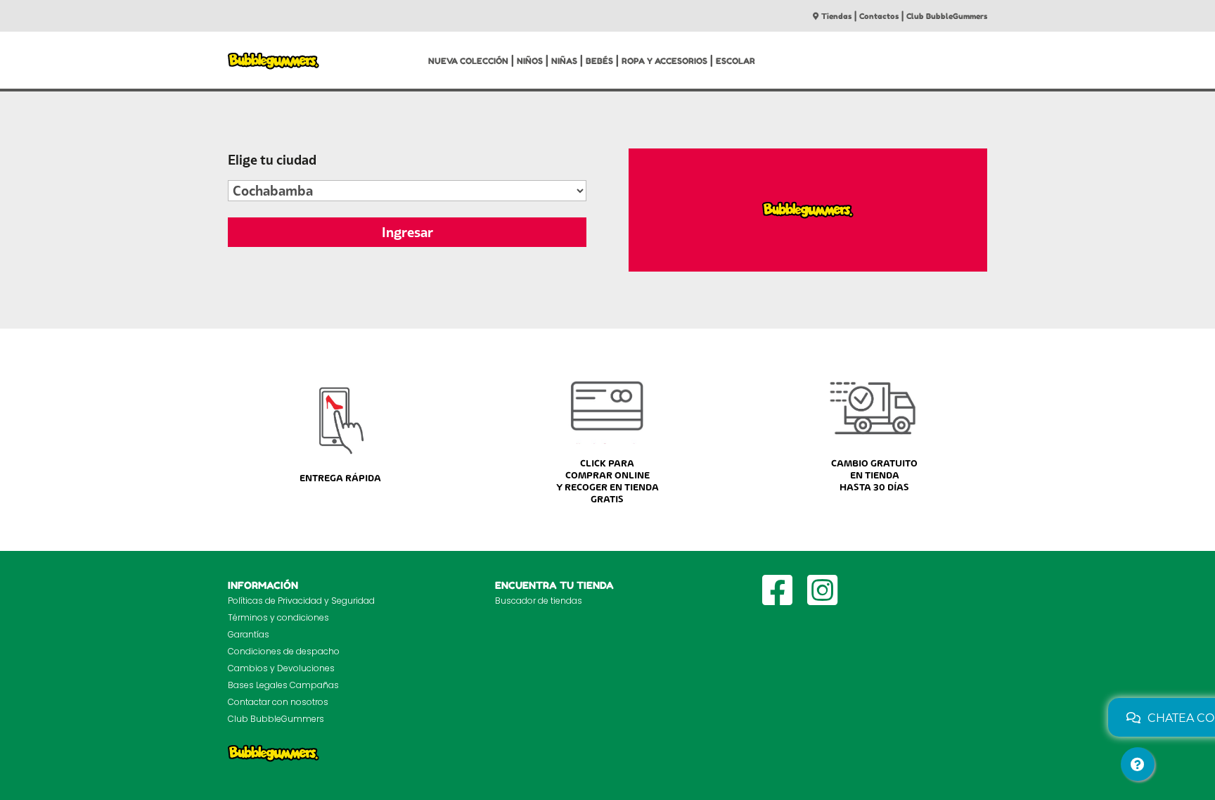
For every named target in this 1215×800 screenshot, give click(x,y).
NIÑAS (564, 61)
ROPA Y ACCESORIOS (664, 61)
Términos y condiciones (278, 617)
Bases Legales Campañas (283, 685)
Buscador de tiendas (538, 601)
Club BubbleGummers (946, 16)
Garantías (248, 634)
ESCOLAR (735, 61)
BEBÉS (599, 61)
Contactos (879, 16)
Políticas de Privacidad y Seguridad (301, 601)
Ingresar (407, 232)
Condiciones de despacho (284, 651)
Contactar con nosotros (278, 702)
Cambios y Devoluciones (281, 668)
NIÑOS (530, 61)
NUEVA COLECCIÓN (468, 61)
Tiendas (836, 16)
